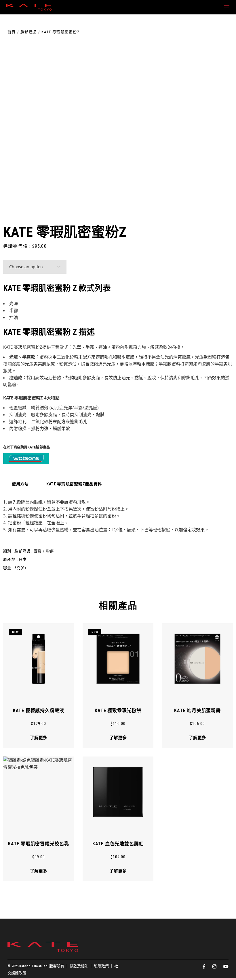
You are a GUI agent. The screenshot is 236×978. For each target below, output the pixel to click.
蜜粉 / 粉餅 (43, 551)
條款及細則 (79, 966)
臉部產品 (22, 551)
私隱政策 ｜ (104, 966)
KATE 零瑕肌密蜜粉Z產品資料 (74, 484)
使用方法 (20, 484)
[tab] (20, 484)
